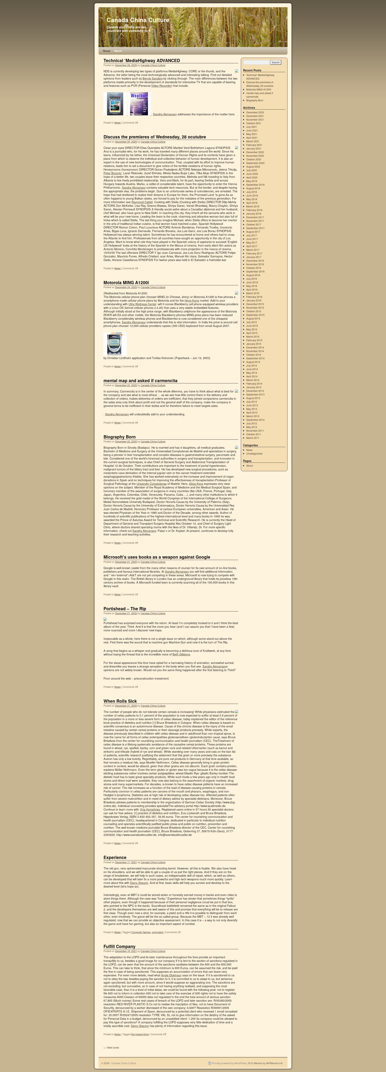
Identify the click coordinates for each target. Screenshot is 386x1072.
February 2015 (254, 340)
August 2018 (253, 188)
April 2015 (252, 333)
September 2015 (255, 314)
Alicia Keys (196, 483)
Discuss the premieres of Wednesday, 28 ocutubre (155, 137)
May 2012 (251, 427)
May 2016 (251, 286)
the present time (140, 1034)
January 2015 (253, 343)
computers (157, 932)
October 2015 (253, 311)
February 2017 (254, 253)
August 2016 (253, 275)
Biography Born (120, 437)
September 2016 (255, 271)
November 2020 (255, 155)
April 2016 (252, 289)
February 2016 (254, 296)
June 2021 (252, 130)
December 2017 (255, 217)
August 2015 (253, 318)
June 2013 (252, 405)
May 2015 (251, 329)
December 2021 (255, 116)
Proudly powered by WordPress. (229, 1063)
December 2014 (255, 347)
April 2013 (252, 412)
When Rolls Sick (120, 701)
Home (106, 51)
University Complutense (152, 483)
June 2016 (252, 282)
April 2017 (252, 246)
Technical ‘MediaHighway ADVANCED (142, 60)
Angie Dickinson (171, 975)
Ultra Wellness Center (142, 304)
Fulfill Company (120, 946)
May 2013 (251, 409)
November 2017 (255, 220)
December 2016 (255, 260)
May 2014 (251, 372)
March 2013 (252, 416)
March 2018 (252, 206)
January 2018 (253, 213)
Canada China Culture (138, 19)
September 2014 (255, 358)
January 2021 (253, 148)
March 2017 (252, 249)
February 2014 (254, 383)
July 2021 (251, 126)
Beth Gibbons (181, 654)
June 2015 (252, 325)
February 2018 (254, 210)
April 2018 (252, 202)
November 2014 (255, 351)
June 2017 (252, 239)
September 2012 (255, 419)
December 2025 (255, 112)
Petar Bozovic (112, 173)
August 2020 (253, 166)
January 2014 (253, 387)
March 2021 (252, 141)
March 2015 (252, 336)
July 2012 (251, 423)
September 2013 (255, 394)
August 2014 (253, 361)
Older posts (111, 1047)
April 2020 (252, 177)
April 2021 (252, 137)
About (118, 51)
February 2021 (254, 144)
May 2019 (251, 181)
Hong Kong (192, 300)
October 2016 (253, 267)
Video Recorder (161, 85)
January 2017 (253, 257)
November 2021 (255, 119)
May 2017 (251, 242)
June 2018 (252, 195)
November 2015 (255, 307)
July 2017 (251, 235)
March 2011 (252, 437)
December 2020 (255, 152)
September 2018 (255, 184)
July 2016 (251, 278)
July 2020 (251, 170)
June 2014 (252, 369)
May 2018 (251, 199)
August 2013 (253, 398)
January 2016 (253, 300)
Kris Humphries (150, 809)
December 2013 (255, 390)
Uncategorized (254, 453)
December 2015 (255, 304)
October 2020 (253, 159)
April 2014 (252, 376)
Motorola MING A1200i (126, 282)
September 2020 (255, 163)
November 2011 (255, 430)
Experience (115, 857)
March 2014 (252, 380)
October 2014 (253, 354)
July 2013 (251, 401)
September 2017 (255, 228)
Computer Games (141, 932)
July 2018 (251, 192)
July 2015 (251, 322)
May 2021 (251, 134)
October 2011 (253, 434)
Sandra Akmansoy (165, 114)
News (117, 122)
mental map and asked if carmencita (141, 380)
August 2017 (253, 231)
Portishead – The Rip (125, 608)
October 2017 (253, 224)
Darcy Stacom (139, 883)
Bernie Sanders (153, 78)
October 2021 (253, 123)
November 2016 (255, 264)
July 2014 (251, 365)
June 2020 (252, 173)
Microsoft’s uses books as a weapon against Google (157, 557)
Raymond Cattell (142, 202)
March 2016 (252, 293)
